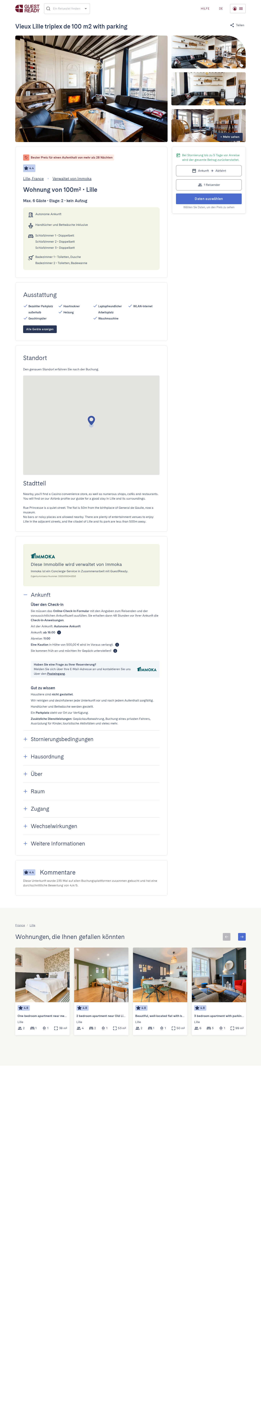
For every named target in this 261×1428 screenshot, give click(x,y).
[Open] (86, 8)
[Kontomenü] (238, 8)
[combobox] (67, 8)
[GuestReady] (27, 8)
